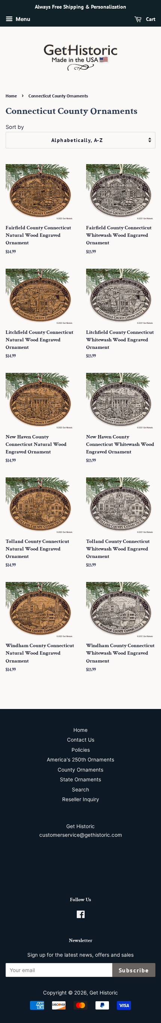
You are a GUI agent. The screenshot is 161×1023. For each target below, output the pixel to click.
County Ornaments (80, 770)
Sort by (15, 127)
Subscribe (134, 970)
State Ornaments (80, 779)
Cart (150, 19)
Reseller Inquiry (80, 799)
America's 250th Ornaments (80, 760)
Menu (22, 19)
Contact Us (80, 740)
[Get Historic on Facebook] (80, 916)
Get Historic (103, 993)
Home (11, 96)
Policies (81, 750)
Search (80, 790)
